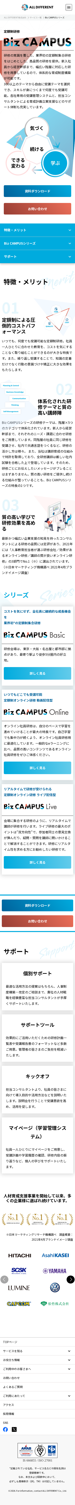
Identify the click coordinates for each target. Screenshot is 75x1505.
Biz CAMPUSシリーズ (20, 243)
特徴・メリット (15, 229)
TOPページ (10, 1342)
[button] (71, 1280)
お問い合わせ (37, 208)
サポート (10, 256)
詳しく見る (38, 673)
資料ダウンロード (37, 191)
